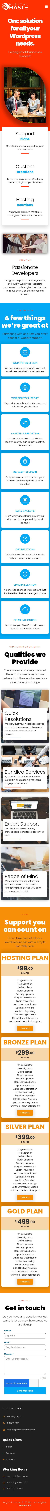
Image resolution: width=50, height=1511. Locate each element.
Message (8, 1354)
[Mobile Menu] (46, 6)
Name (7, 1331)
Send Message (25, 1390)
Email (7, 1342)
